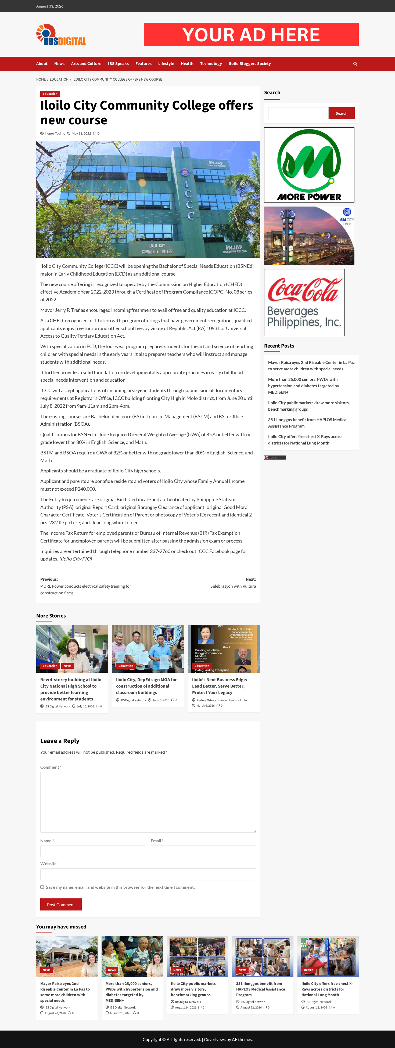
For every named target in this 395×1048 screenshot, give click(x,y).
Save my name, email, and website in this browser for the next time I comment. (120, 887)
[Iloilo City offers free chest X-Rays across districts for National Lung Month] (328, 956)
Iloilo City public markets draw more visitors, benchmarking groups (309, 405)
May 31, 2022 (81, 133)
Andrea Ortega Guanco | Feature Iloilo (221, 700)
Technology (211, 64)
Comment (51, 766)
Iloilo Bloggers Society (250, 64)
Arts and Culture (86, 64)
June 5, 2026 (160, 700)
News (59, 64)
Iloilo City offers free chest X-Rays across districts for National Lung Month (305, 439)
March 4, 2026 (205, 705)
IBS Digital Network (57, 706)
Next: (233, 582)
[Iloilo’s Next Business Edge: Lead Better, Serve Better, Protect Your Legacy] (224, 649)
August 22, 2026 (251, 1007)
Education (50, 94)
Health (187, 64)
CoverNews (215, 1039)
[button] (355, 63)
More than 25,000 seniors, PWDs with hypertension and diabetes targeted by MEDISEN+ (303, 386)
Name (47, 840)
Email (157, 840)
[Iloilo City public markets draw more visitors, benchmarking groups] (197, 956)
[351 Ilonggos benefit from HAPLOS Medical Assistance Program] (262, 956)
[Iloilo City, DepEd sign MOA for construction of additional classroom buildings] (148, 649)
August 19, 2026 (316, 1007)
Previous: (85, 586)
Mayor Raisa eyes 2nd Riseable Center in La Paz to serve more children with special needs (311, 365)
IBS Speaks (118, 64)
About (42, 64)
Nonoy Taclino (55, 133)
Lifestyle (166, 64)
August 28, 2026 (55, 1013)
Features (143, 64)
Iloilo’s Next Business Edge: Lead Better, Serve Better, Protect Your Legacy (219, 686)
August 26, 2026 (120, 1013)
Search (272, 92)
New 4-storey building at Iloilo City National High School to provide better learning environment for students (70, 689)
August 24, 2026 (185, 1007)
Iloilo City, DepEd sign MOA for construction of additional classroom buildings (146, 686)
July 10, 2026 (85, 706)
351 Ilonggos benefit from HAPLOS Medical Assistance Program (307, 422)
